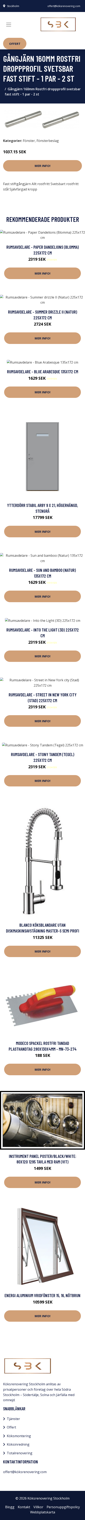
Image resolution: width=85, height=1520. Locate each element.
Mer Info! (42, 166)
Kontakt (24, 1507)
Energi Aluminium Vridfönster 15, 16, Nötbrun (42, 1295)
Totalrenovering (19, 1453)
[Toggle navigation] (8, 25)
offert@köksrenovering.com (63, 6)
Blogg (9, 1507)
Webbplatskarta (42, 1512)
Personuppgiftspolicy (63, 1507)
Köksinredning (18, 1444)
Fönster (29, 140)
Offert (14, 44)
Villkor (38, 1507)
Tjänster (13, 1419)
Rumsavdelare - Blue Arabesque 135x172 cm (42, 371)
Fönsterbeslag (48, 140)
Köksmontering (19, 1436)
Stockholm (13, 6)
